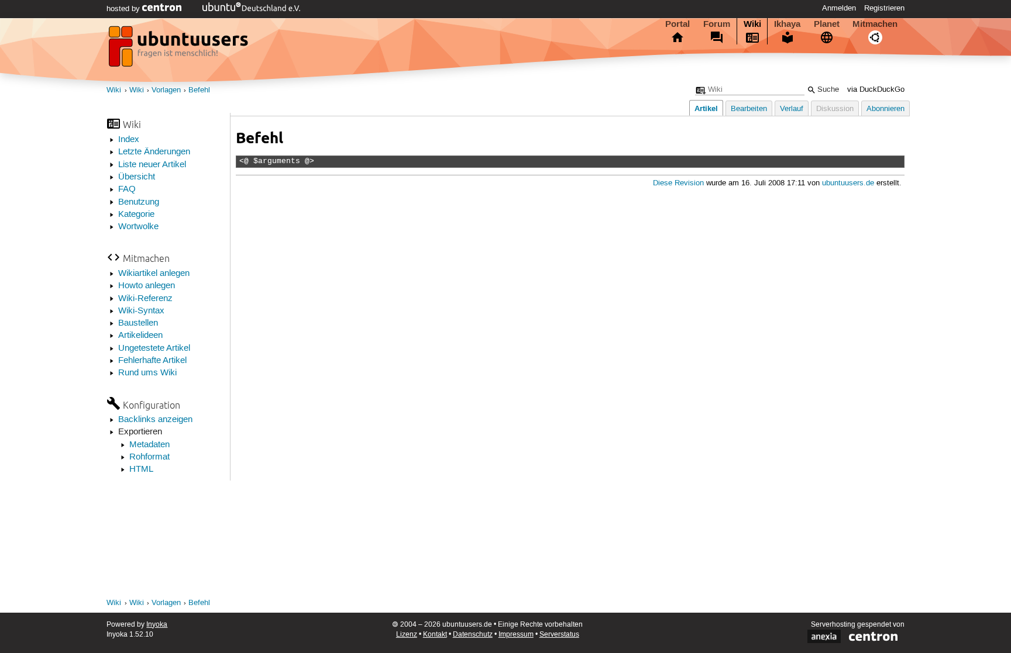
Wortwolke (138, 227)
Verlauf (791, 109)
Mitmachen (874, 24)
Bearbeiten (749, 109)
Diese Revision (678, 183)
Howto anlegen (146, 286)
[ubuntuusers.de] (179, 49)
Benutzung (138, 202)
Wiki (752, 24)
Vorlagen (166, 90)
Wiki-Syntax (141, 311)
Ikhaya (787, 24)
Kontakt (435, 634)
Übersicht (136, 177)
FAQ (127, 189)
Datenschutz (473, 634)
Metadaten (149, 445)
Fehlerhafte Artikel (152, 360)
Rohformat (149, 457)
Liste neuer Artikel (152, 165)
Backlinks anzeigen (155, 419)
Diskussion (835, 109)
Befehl (199, 90)
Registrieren (884, 8)
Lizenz (406, 634)
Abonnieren (885, 109)
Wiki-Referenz (145, 298)
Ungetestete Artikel (154, 348)
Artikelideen (140, 335)
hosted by (124, 8)
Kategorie (136, 214)
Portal (677, 24)
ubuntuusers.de (848, 183)
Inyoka (156, 624)
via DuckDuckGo (876, 89)
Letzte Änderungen (154, 152)
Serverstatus (559, 634)
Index (128, 139)
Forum (716, 24)
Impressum (516, 634)
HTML (141, 469)
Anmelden (839, 8)
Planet (827, 24)
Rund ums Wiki (147, 373)
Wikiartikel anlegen (154, 273)
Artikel (706, 108)
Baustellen (138, 323)
